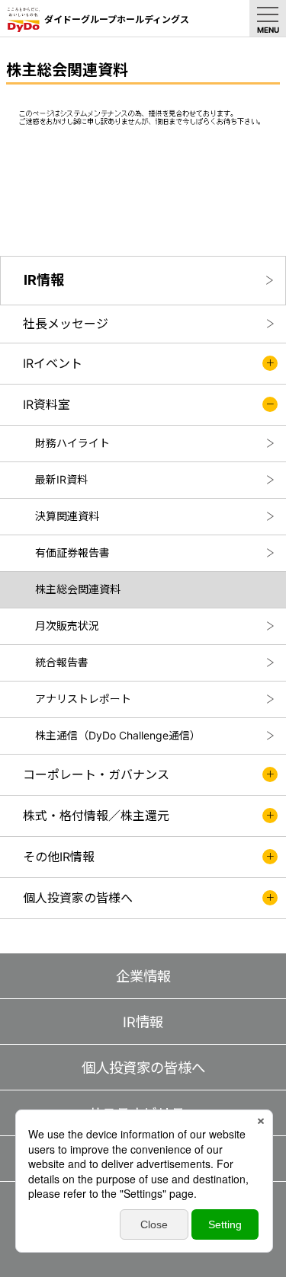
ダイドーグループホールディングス (116, 19)
